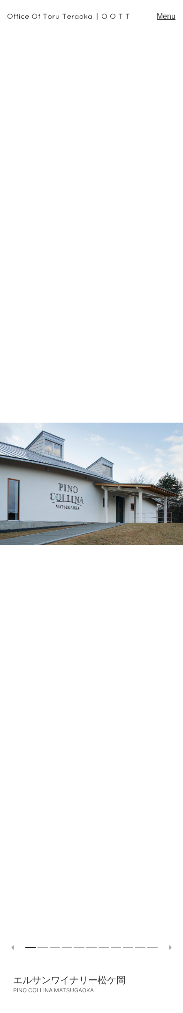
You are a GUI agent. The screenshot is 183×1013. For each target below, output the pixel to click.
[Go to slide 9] (128, 947)
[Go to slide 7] (104, 947)
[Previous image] (13, 947)
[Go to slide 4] (67, 947)
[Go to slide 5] (79, 947)
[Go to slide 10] (140, 947)
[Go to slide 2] (43, 947)
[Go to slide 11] (152, 947)
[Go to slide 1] (30, 947)
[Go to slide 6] (91, 947)
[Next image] (170, 947)
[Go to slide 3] (55, 947)
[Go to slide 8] (116, 947)
